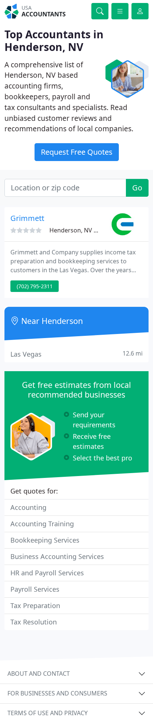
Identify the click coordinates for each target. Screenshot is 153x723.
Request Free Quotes (77, 152)
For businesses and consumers (57, 693)
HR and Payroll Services (47, 572)
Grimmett (27, 218)
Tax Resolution (33, 621)
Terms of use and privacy (47, 713)
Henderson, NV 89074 (79, 230)
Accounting (28, 507)
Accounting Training (42, 523)
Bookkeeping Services (44, 540)
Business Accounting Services (57, 556)
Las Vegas (76, 354)
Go (137, 188)
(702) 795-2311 (35, 286)
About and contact (38, 673)
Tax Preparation (35, 605)
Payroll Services (34, 589)
